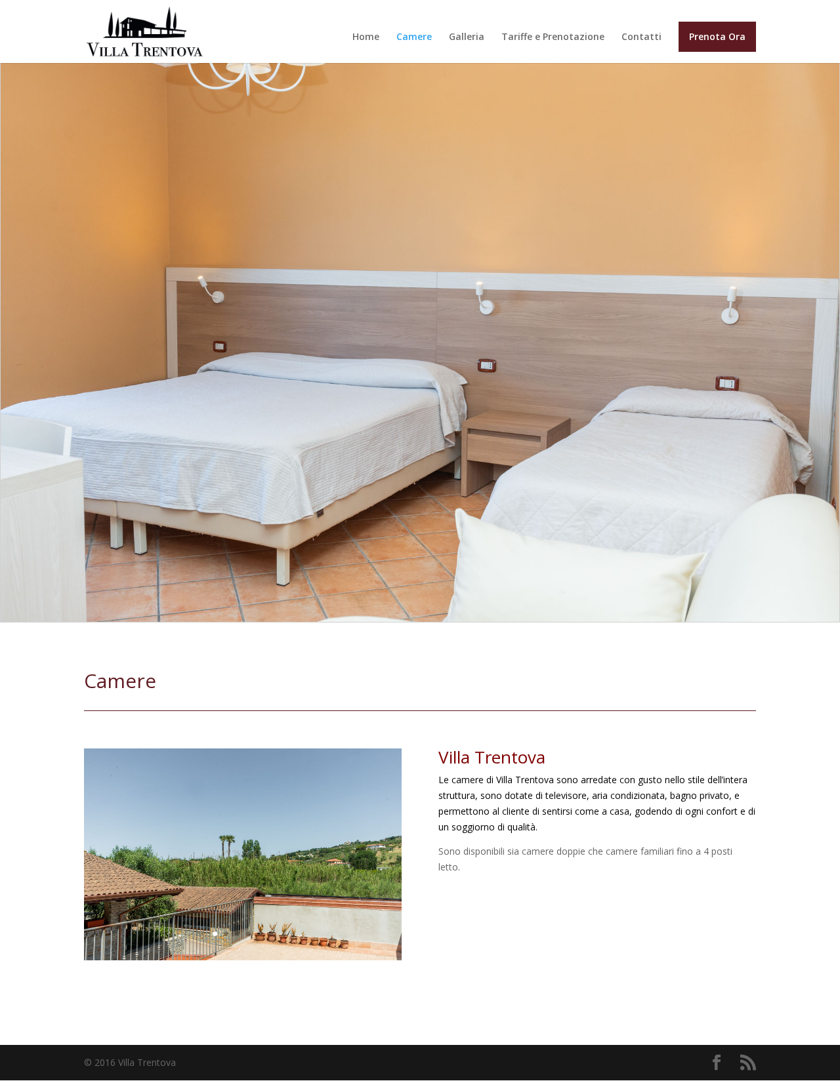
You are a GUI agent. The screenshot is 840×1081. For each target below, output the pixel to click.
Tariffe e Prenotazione (552, 37)
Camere (414, 37)
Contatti (641, 37)
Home (365, 37)
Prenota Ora (717, 36)
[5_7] (243, 956)
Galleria (466, 37)
